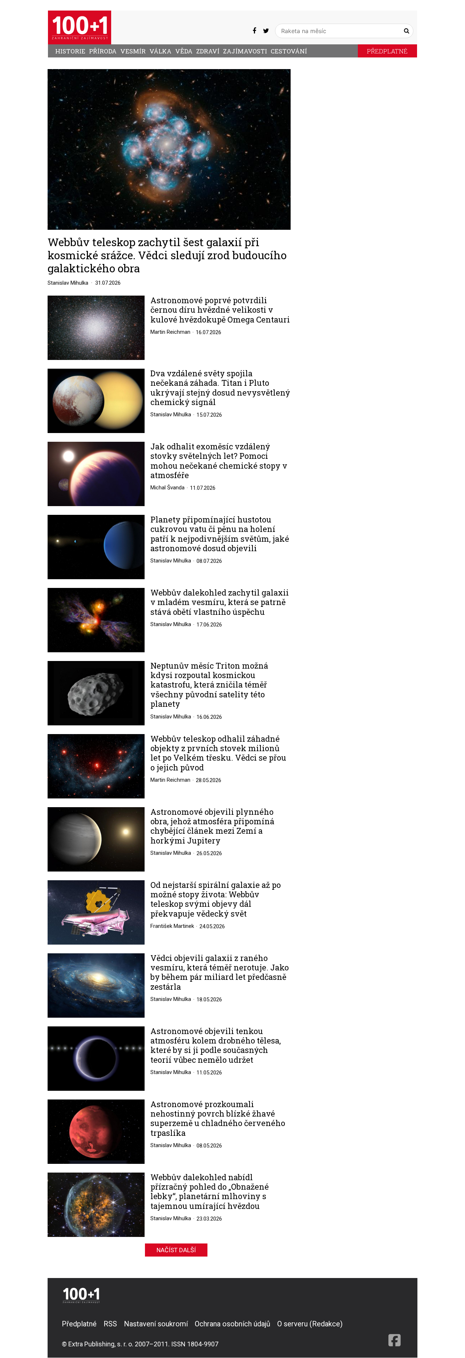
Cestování (289, 51)
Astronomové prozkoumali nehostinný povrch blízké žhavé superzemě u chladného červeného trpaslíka (217, 1118)
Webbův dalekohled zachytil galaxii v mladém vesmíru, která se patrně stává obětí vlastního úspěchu (219, 602)
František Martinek (172, 926)
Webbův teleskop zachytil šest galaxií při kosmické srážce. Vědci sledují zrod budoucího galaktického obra (167, 255)
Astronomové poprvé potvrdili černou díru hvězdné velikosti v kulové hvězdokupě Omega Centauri (220, 310)
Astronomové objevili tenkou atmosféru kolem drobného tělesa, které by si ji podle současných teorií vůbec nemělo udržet (215, 1045)
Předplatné (387, 51)
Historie (70, 51)
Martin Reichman (170, 332)
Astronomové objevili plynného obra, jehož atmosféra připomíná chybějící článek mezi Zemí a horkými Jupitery (212, 826)
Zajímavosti (245, 51)
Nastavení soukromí (156, 1323)
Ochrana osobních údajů (232, 1323)
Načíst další (176, 1250)
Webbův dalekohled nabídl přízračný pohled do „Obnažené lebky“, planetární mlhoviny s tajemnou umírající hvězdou (209, 1192)
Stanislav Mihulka (68, 283)
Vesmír (133, 51)
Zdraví (207, 51)
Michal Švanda (167, 487)
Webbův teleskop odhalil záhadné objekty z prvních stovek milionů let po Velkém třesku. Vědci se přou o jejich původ (218, 753)
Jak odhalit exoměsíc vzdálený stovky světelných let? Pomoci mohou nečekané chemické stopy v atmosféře (218, 461)
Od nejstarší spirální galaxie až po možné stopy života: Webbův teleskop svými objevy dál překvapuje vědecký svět (215, 899)
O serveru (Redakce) (310, 1323)
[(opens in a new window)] (254, 31)
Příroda (103, 51)
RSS (110, 1323)
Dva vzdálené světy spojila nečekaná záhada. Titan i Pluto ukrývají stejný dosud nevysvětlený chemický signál (220, 388)
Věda (184, 51)
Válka (160, 51)
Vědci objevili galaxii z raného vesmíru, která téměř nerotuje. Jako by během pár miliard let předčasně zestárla (219, 972)
